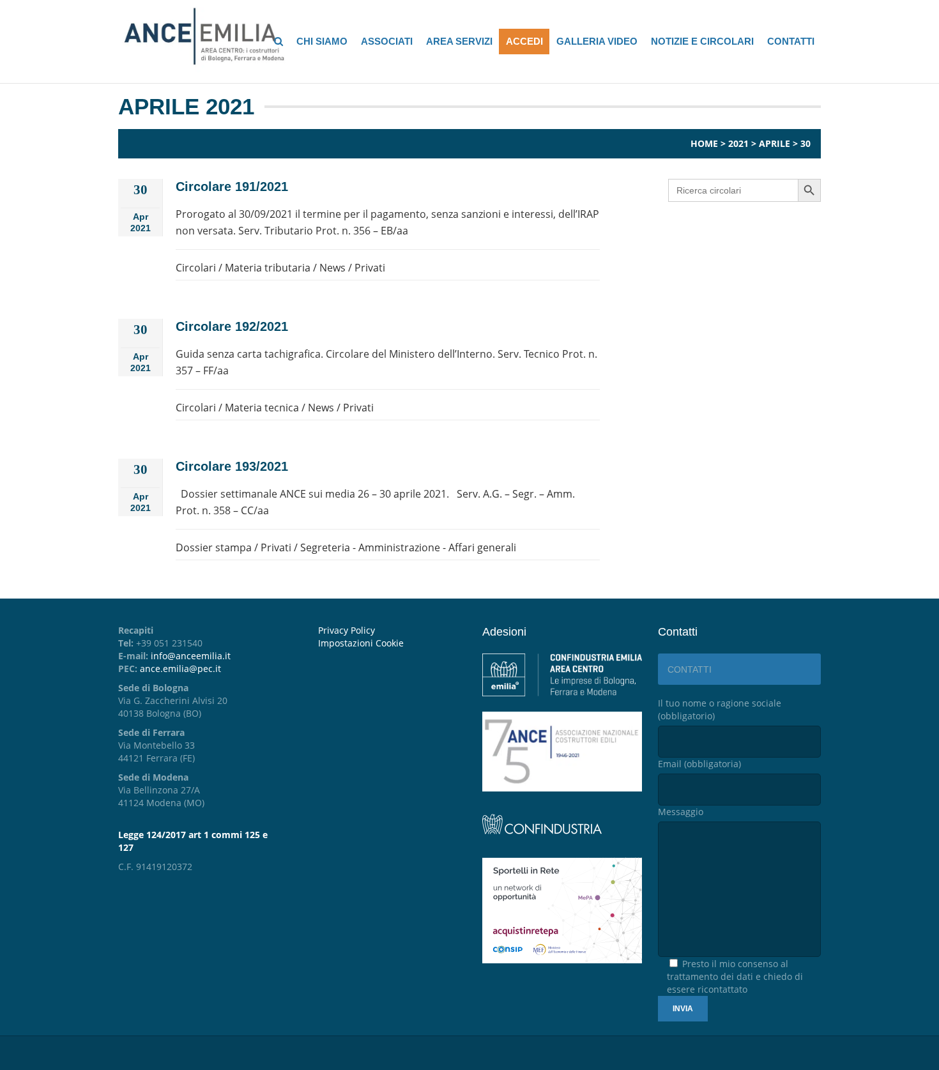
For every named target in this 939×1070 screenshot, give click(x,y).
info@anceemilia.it (191, 656)
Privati (370, 268)
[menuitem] (390, 643)
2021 (738, 143)
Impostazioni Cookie (361, 643)
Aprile (774, 143)
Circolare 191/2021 (232, 187)
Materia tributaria (267, 268)
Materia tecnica (262, 408)
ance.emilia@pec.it (180, 668)
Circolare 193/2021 (232, 466)
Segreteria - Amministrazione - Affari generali (408, 547)
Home (704, 143)
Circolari (196, 268)
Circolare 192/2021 (232, 326)
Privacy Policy (346, 630)
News (332, 268)
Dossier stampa (214, 547)
